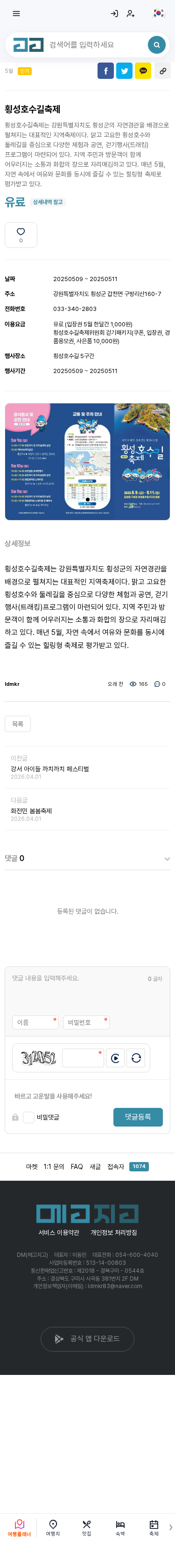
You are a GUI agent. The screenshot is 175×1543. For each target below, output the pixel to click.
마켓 (31, 1166)
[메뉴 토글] (16, 13)
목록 (17, 724)
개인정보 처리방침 (114, 1232)
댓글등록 (138, 1117)
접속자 (126, 1166)
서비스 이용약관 (58, 1232)
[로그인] (114, 13)
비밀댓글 (48, 1117)
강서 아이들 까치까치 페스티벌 (50, 769)
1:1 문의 (54, 1166)
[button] (88, 499)
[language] (159, 13)
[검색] (156, 44)
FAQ (77, 1166)
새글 (95, 1166)
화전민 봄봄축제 (31, 811)
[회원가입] (131, 13)
